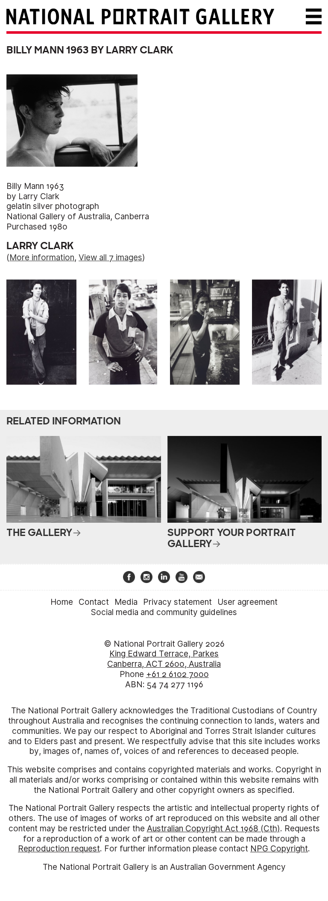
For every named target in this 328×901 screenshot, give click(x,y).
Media (126, 602)
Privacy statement (177, 602)
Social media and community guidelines (164, 612)
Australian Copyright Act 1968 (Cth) (213, 828)
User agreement (247, 602)
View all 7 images (110, 257)
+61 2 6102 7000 (177, 674)
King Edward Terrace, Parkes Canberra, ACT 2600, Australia (164, 659)
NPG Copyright (279, 849)
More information (41, 257)
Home (61, 602)
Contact (94, 602)
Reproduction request (59, 849)
